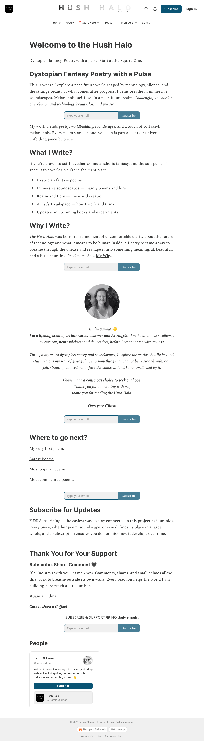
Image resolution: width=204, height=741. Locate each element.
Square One (130, 61)
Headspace (60, 204)
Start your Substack (94, 729)
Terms (110, 722)
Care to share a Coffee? (48, 607)
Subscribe (171, 9)
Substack (86, 736)
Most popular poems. (48, 469)
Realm (42, 196)
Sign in (191, 9)
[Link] (24, 45)
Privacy (101, 722)
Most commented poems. (51, 480)
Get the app (118, 729)
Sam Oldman (44, 658)
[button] (57, 22)
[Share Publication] (155, 9)
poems (76, 180)
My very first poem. (46, 449)
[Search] (146, 9)
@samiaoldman (43, 663)
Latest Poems (41, 459)
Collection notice (125, 722)
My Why (103, 256)
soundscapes (68, 188)
